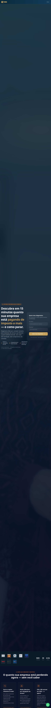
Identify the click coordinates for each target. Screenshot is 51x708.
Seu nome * (31, 321)
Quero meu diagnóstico (37, 333)
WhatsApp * (31, 327)
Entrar (48, 2)
